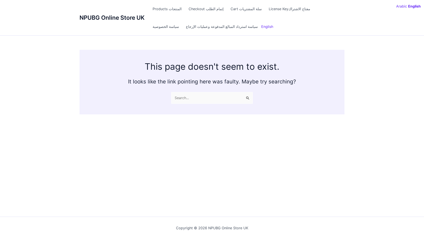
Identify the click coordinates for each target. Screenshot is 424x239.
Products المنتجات (167, 9)
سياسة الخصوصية (166, 26)
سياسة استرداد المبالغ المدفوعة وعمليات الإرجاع (222, 26)
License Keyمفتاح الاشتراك (289, 9)
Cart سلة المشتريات (246, 9)
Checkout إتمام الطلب (206, 9)
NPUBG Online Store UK (112, 17)
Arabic (401, 6)
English (267, 26)
